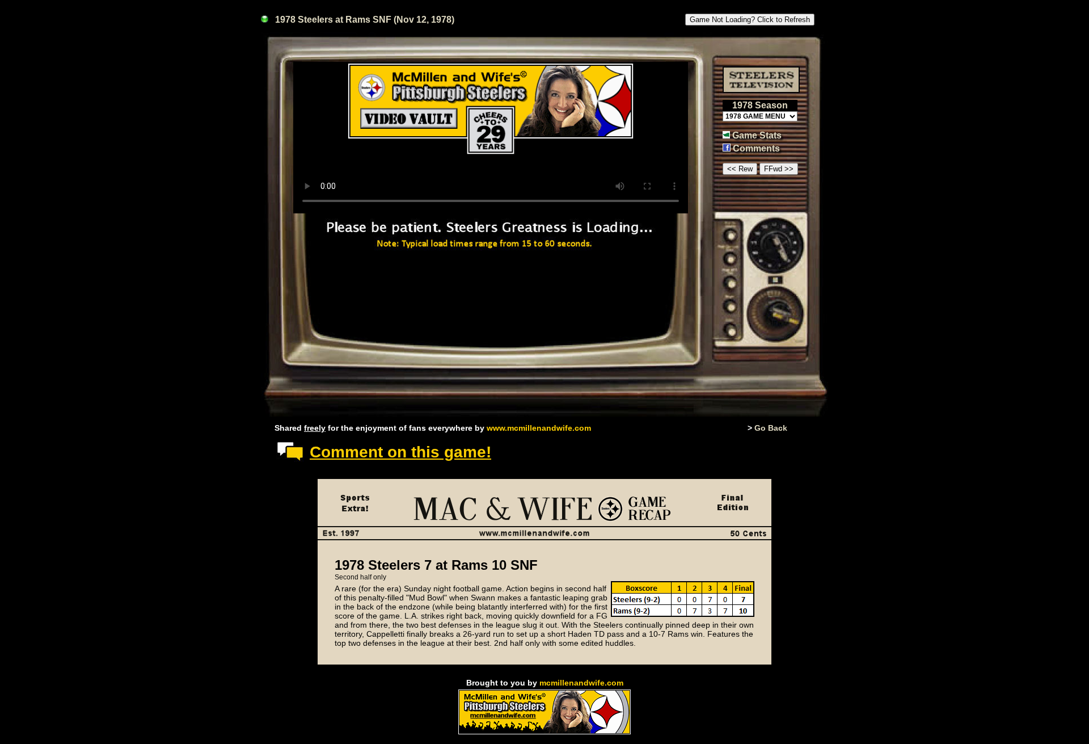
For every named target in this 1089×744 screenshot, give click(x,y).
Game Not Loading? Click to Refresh (750, 19)
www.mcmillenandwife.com (539, 427)
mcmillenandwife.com (581, 682)
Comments (756, 148)
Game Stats (757, 135)
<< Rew (740, 169)
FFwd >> (778, 169)
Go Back (770, 427)
